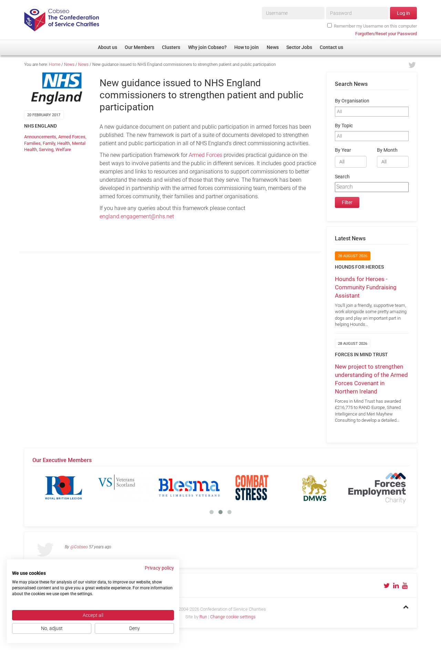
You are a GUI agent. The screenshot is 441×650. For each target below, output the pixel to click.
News (69, 64)
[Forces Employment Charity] (377, 487)
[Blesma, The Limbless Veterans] (189, 487)
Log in (403, 13)
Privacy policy (159, 568)
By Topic (344, 126)
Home (54, 64)
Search (342, 177)
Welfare (63, 149)
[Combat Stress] (252, 487)
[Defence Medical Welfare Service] (314, 487)
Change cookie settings (233, 616)
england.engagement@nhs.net (137, 216)
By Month (387, 150)
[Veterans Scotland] (126, 487)
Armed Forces (71, 136)
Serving (46, 149)
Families (32, 143)
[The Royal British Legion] (63, 487)
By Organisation (352, 101)
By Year (343, 150)
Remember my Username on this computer (375, 26)
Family (49, 143)
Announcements (40, 136)
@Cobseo (79, 546)
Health (63, 143)
